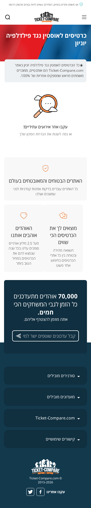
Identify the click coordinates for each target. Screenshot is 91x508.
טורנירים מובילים (61, 375)
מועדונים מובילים (61, 397)
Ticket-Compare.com (55, 418)
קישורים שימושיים (60, 439)
